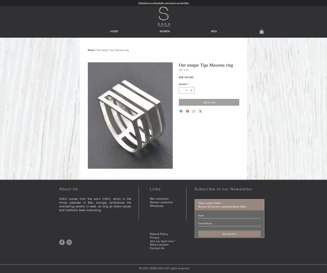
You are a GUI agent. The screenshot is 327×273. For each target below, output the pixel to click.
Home (91, 50)
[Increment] (192, 90)
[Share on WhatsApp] (194, 111)
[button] (261, 31)
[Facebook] (62, 242)
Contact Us (157, 248)
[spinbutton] (187, 90)
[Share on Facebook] (181, 111)
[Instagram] (69, 242)
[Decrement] (181, 90)
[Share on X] (200, 111)
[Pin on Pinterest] (187, 111)
